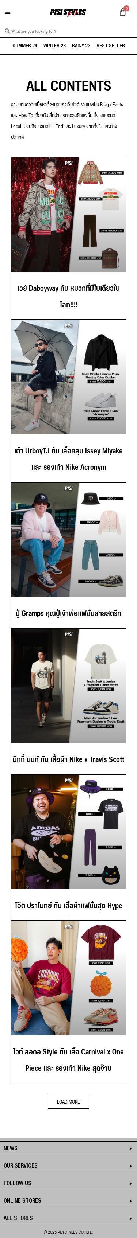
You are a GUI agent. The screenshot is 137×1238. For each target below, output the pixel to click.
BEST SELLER (110, 46)
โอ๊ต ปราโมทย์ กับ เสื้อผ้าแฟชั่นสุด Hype (68, 904)
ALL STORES (18, 1218)
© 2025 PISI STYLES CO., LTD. (68, 1231)
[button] (8, 12)
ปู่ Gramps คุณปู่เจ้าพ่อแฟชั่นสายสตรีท (68, 612)
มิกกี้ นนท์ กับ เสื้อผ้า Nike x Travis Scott (68, 758)
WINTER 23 (54, 46)
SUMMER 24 (24, 46)
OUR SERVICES (21, 1166)
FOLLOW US (17, 1183)
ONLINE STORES (22, 1201)
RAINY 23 (81, 46)
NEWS (11, 1148)
